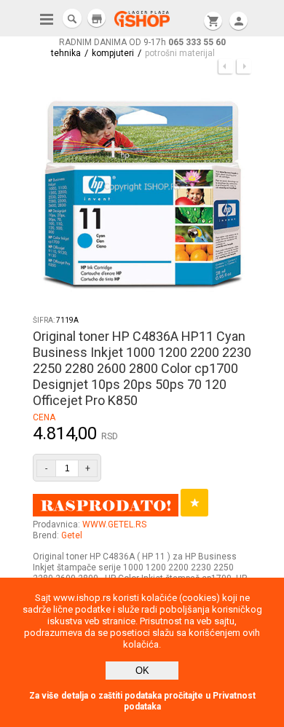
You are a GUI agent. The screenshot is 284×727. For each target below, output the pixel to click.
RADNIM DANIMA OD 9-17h (142, 42)
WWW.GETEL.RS (114, 524)
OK (142, 670)
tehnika (66, 53)
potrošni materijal (180, 53)
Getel (71, 535)
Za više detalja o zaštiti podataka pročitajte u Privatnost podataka (142, 701)
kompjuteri (113, 53)
